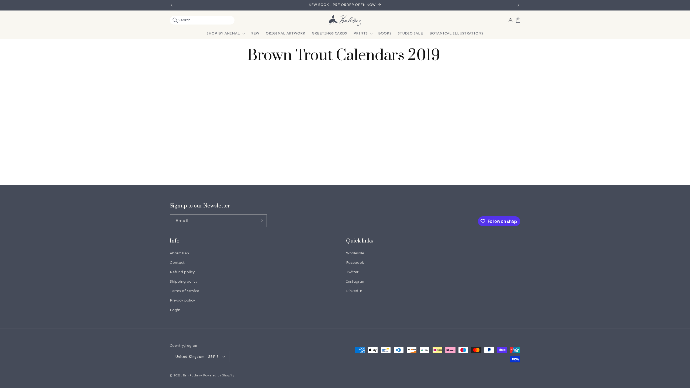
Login (175, 310)
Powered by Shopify (218, 375)
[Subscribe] (261, 220)
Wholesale (355, 253)
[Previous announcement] (172, 5)
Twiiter (352, 272)
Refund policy (182, 272)
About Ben (179, 253)
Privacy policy (182, 300)
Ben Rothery (192, 375)
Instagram (355, 281)
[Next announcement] (518, 5)
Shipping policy (184, 281)
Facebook (355, 262)
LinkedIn (354, 291)
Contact (177, 262)
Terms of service (184, 291)
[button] (202, 20)
